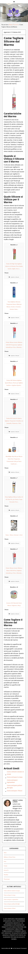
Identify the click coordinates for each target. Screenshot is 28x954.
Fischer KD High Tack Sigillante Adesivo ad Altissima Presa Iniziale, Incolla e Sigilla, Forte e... (14, 266)
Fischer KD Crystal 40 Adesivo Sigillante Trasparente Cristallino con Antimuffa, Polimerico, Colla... (14, 421)
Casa (5, 861)
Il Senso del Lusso (14, 12)
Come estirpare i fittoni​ (9, 908)
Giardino (6, 875)
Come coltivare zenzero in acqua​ (12, 891)
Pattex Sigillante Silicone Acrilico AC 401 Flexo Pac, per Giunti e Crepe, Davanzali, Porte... (14, 499)
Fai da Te (6, 870)
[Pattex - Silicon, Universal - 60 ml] (14, 531)
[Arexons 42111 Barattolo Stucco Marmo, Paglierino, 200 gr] (14, 599)
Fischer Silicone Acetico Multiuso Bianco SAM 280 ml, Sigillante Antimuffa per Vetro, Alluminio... (14, 570)
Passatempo (7, 879)
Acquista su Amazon (14, 277)
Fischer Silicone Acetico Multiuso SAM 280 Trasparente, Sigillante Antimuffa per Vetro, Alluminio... (14, 345)
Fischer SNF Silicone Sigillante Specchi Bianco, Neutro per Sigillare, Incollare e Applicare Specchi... (14, 383)
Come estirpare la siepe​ (9, 895)
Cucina (5, 866)
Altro (5, 852)
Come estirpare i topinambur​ (11, 899)
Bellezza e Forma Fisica (9, 857)
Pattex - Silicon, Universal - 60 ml (14, 535)
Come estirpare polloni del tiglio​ (12, 904)
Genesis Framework (21, 948)
